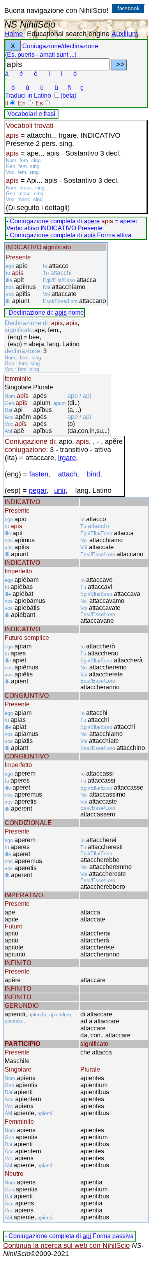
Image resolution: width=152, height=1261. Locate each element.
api (87, 1236)
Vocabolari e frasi (31, 113)
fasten (38, 474)
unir (59, 490)
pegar (37, 490)
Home (13, 34)
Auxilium (124, 34)
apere (92, 221)
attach (67, 474)
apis (89, 235)
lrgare (67, 458)
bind (93, 474)
